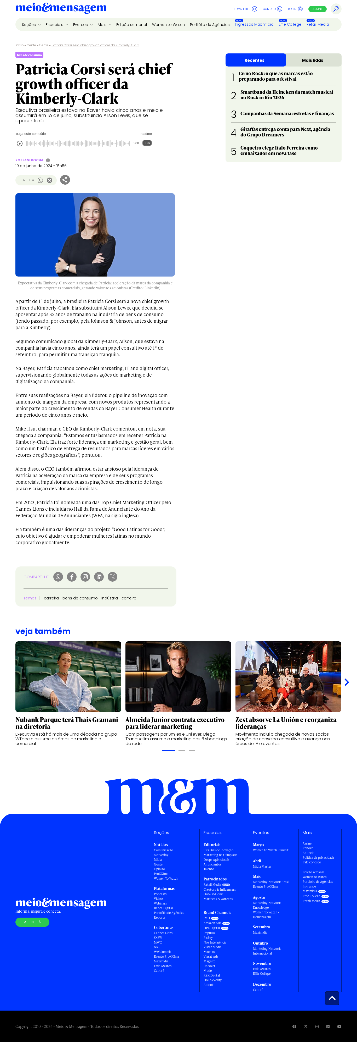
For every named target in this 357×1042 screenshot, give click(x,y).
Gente (31, 45)
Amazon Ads (212, 923)
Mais (102, 24)
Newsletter (242, 9)
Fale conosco (312, 862)
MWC (158, 942)
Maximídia (161, 961)
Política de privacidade (318, 857)
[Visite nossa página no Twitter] (306, 1026)
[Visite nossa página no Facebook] (294, 1026)
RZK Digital (212, 975)
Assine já (32, 922)
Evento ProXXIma (166, 956)
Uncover (209, 966)
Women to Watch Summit (271, 850)
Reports (159, 917)
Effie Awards (162, 966)
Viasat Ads (211, 956)
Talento (209, 869)
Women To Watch (166, 878)
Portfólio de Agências (210, 24)
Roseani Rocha (29, 160)
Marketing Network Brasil (271, 882)
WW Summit (162, 952)
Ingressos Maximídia (254, 24)
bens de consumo (80, 598)
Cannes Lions (163, 933)
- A (22, 180)
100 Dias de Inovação (218, 850)
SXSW (158, 937)
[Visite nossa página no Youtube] (339, 1026)
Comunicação (163, 850)
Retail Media (318, 24)
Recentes (254, 60)
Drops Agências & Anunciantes (216, 862)
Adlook (209, 985)
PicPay (208, 937)
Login (292, 9)
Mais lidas (312, 60)
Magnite (209, 961)
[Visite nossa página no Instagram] (317, 1026)
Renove (308, 848)
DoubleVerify (213, 980)
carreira (51, 598)
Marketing (161, 855)
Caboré (159, 970)
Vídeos (158, 898)
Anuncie (308, 853)
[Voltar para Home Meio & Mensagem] (61, 9)
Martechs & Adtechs (218, 899)
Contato (269, 9)
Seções (29, 24)
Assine (318, 9)
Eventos (81, 24)
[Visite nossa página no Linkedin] (328, 1026)
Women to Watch (168, 24)
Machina (210, 952)
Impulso (209, 933)
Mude (208, 970)
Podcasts (160, 894)
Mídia (158, 859)
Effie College (290, 24)
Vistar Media (212, 947)
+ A (31, 180)
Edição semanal (131, 24)
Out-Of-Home (213, 894)
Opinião (159, 869)
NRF (157, 947)
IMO (207, 918)
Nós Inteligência (215, 942)
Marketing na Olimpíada (220, 855)
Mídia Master (262, 866)
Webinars (160, 903)
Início (19, 45)
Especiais (55, 24)
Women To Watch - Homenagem (266, 914)
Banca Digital (163, 908)
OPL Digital (212, 928)
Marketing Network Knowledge (267, 905)
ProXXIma (161, 874)
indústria (109, 598)
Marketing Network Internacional (267, 951)
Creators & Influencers (220, 889)
